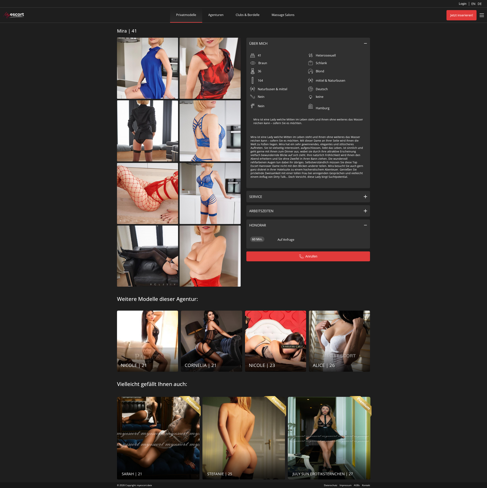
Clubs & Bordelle (247, 15)
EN (473, 4)
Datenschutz (330, 485)
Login (462, 3)
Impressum (346, 485)
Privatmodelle (186, 15)
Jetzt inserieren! (461, 15)
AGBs (357, 485)
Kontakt (366, 485)
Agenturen (216, 15)
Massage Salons (283, 15)
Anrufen (311, 256)
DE (480, 4)
